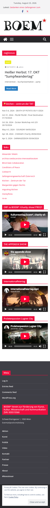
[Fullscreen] (44, 235)
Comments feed (9, 392)
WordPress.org (9, 398)
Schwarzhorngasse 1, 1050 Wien (16, 419)
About (5, 470)
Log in (5, 380)
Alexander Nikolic (10, 154)
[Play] (5, 235)
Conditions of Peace (11, 167)
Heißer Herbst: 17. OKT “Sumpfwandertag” (22, 74)
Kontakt (5, 453)
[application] (25, 225)
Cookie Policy (13, 497)
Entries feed (7, 386)
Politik (5, 442)
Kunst (8, 62)
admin (21, 67)
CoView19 (6, 171)
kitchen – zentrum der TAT (19, 103)
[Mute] (40, 235)
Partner (5, 459)
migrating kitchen (10, 189)
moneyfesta (7, 194)
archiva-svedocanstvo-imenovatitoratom (20, 158)
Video (4, 448)
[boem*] (5, 39)
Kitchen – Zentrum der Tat (14, 180)
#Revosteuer (8, 476)
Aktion (5, 431)
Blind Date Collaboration (13, 163)
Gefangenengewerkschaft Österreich (18, 176)
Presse (5, 465)
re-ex (4, 198)
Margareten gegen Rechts (13, 185)
